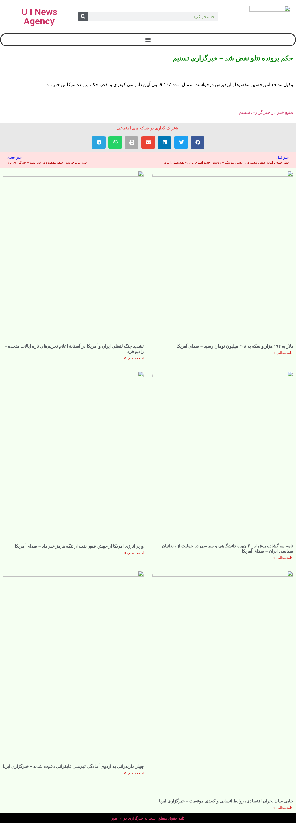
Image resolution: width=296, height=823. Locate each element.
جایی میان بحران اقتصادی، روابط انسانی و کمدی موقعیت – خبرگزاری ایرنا (226, 800)
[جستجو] (83, 16)
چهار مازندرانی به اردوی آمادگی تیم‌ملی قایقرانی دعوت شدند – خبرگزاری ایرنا (73, 766)
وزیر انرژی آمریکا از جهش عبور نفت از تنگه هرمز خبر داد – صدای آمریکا (79, 546)
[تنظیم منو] (148, 39)
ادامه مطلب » (283, 353)
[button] (197, 142)
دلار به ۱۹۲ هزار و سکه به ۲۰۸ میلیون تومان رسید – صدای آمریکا (235, 346)
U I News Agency (39, 16)
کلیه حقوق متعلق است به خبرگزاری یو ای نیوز (148, 818)
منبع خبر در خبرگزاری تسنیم (266, 112)
